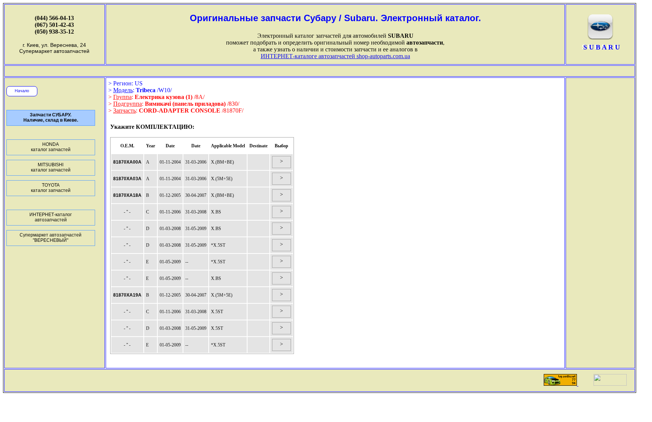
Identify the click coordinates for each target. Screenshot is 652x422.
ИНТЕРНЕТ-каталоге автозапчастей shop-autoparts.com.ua (335, 56)
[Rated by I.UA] (610, 383)
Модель (123, 90)
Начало (22, 90)
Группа (122, 97)
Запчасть (124, 110)
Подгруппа (127, 103)
